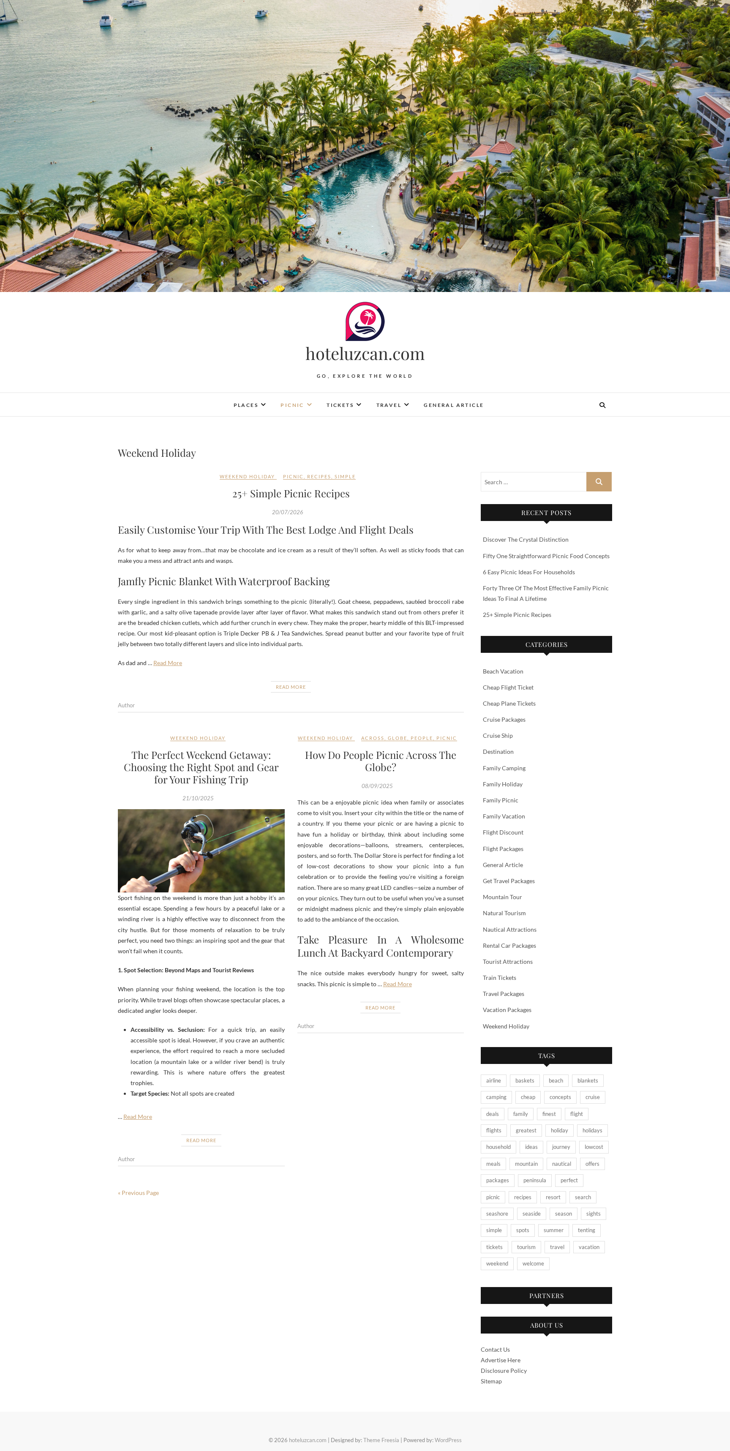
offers (592, 1163)
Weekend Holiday (247, 476)
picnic (293, 476)
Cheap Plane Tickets (509, 703)
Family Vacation (504, 816)
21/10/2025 (198, 798)
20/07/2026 (287, 512)
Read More (167, 662)
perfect (569, 1180)
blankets (587, 1080)
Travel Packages (503, 993)
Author (126, 705)
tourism (526, 1247)
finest (549, 1113)
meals (493, 1163)
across (372, 738)
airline (493, 1080)
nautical (561, 1163)
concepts (560, 1097)
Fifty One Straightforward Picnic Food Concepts (546, 555)
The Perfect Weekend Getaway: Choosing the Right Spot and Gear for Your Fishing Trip (201, 767)
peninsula (534, 1180)
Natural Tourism (504, 912)
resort (553, 1197)
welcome (533, 1263)
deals (492, 1113)
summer (554, 1230)
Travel (388, 405)
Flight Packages (503, 848)
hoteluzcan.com (365, 353)
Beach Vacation (503, 671)
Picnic (292, 405)
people (422, 738)
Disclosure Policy (504, 1370)
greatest (526, 1130)
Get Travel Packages (509, 880)
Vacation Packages (507, 1009)
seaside (532, 1213)
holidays (592, 1130)
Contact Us (495, 1349)
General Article (454, 405)
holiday (559, 1130)
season (563, 1213)
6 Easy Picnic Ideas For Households (529, 571)
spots (522, 1230)
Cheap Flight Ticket (508, 687)
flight (576, 1113)
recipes (319, 476)
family (520, 1113)
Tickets (340, 405)
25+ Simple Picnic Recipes (291, 493)
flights (493, 1130)
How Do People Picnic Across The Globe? (380, 761)
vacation (589, 1247)
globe (397, 738)
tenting (586, 1230)
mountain (526, 1163)
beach (556, 1080)
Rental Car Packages (509, 945)
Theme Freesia (381, 1440)
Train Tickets (499, 977)
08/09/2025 (377, 786)
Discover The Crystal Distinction (526, 539)
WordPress (448, 1440)
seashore (497, 1213)
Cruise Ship (498, 735)
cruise (593, 1097)
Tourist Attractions (508, 961)
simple (345, 476)
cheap (528, 1097)
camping (496, 1097)
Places (246, 405)
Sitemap (491, 1381)
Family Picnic (500, 800)
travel (557, 1247)
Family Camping (504, 768)
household (498, 1146)
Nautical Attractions (510, 929)
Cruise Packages (504, 719)
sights (593, 1213)
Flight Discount (503, 832)
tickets (494, 1247)
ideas (531, 1146)
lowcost (594, 1146)
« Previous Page (138, 1192)
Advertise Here (500, 1360)
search (583, 1197)
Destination (498, 751)
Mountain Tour (502, 896)
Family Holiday (503, 784)
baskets (524, 1080)
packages (497, 1180)
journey (561, 1146)
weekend (497, 1263)
